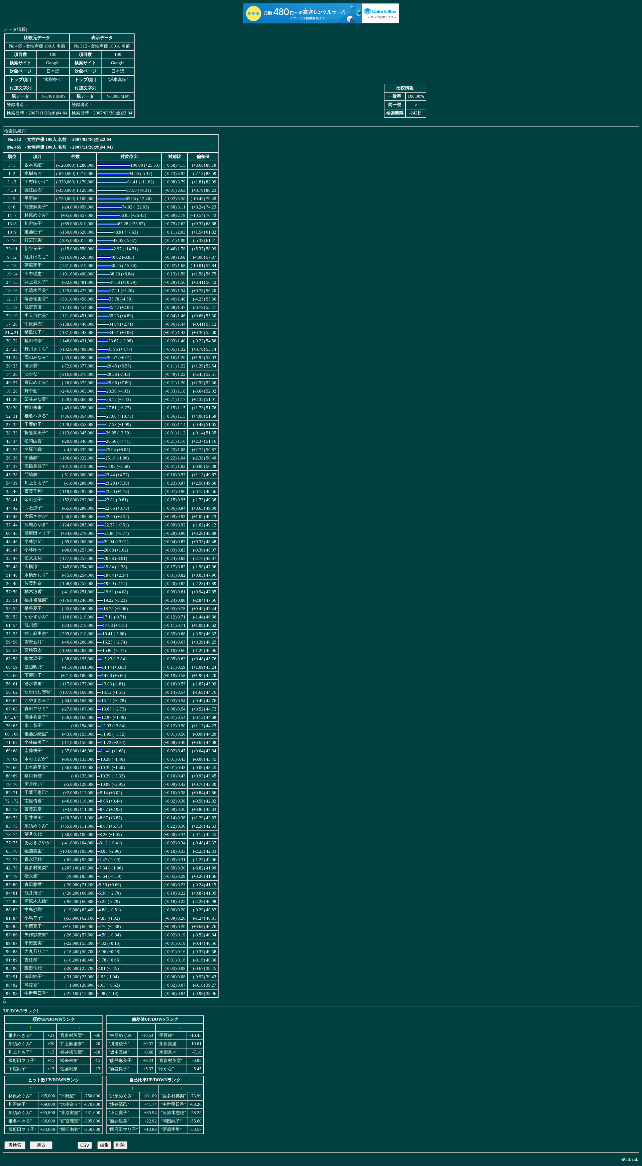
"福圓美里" (33, 851)
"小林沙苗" (33, 541)
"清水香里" (33, 683)
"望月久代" (33, 834)
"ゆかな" (31, 374)
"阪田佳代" (33, 968)
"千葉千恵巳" (35, 792)
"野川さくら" (35, 349)
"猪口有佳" (33, 775)
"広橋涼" (31, 566)
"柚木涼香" (33, 591)
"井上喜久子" (35, 282)
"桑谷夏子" (33, 608)
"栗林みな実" (35, 399)
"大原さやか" (35, 516)
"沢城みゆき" (35, 524)
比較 (60, 96)
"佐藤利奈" (33, 583)
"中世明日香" (35, 993)
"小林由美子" (35, 742)
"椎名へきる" (35, 416)
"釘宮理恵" (33, 240)
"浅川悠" (31, 625)
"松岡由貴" (33, 441)
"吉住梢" (31, 959)
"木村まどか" (35, 759)
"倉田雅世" (33, 884)
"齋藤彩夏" (33, 809)
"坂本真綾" (33, 165)
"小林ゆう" (33, 550)
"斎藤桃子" (33, 750)
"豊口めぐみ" (35, 382)
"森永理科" (33, 859)
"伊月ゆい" (33, 784)
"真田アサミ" (35, 708)
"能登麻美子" (35, 206)
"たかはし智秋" (37, 692)
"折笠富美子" (35, 432)
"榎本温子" (33, 658)
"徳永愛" (31, 876)
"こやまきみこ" (37, 700)
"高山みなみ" (35, 357)
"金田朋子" (33, 499)
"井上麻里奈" (35, 633)
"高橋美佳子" (35, 466)
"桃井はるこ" (35, 257)
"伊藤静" (31, 457)
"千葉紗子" (33, 424)
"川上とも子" (35, 483)
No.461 (48, 96)
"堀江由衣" (33, 190)
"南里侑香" (33, 801)
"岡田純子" (33, 976)
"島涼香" (31, 985)
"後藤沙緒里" (35, 734)
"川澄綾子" (33, 223)
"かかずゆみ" (35, 616)
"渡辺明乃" (33, 667)
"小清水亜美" (35, 290)
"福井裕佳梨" (35, 600)
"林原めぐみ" (35, 215)
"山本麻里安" (35, 767)
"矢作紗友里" (35, 934)
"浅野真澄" (33, 307)
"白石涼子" (33, 508)
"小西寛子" (33, 926)
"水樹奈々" (33, 173)
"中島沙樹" (33, 909)
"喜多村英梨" (35, 867)
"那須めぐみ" (35, 826)
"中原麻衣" (33, 324)
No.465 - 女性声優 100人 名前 (37, 46)
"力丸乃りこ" (35, 951)
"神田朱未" (33, 407)
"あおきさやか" (37, 842)
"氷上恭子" (33, 725)
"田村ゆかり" (35, 181)
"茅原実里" (33, 265)
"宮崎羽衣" (33, 650)
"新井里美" (33, 817)
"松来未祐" (33, 558)
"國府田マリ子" (37, 533)
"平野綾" (31, 198)
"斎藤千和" (33, 491)
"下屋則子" (33, 675)
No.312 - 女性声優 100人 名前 (102, 46)
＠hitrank (629, 1159)
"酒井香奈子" (35, 717)
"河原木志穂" (35, 901)
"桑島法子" (33, 332)
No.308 (113, 96)
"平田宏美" (33, 943)
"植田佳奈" (33, 340)
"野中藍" (31, 391)
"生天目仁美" (35, 315)
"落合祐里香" (35, 299)
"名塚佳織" (33, 449)
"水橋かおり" (35, 575)
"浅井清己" (33, 893)
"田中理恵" (33, 273)
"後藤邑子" (33, 232)
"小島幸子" (33, 918)
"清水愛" (31, 365)
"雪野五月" (33, 642)
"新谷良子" (33, 248)
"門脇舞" (31, 474)
